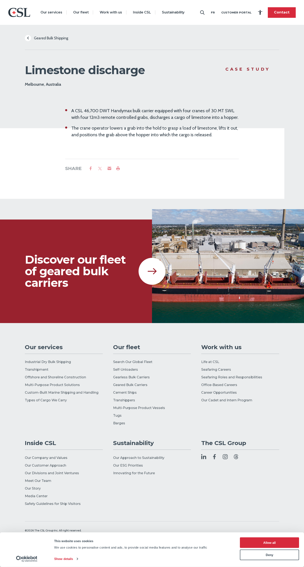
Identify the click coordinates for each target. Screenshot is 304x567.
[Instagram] (225, 457)
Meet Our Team (38, 481)
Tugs (117, 415)
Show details (63, 559)
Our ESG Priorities (128, 465)
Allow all (269, 542)
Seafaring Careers (216, 370)
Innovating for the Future (134, 473)
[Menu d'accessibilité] (260, 12)
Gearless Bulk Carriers (131, 377)
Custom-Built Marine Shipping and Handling (61, 392)
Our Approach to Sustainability (138, 458)
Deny (269, 555)
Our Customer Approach (46, 465)
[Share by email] (109, 168)
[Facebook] (214, 457)
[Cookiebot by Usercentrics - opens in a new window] (27, 559)
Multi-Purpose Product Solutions (52, 385)
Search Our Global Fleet (132, 362)
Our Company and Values (46, 458)
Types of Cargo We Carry (46, 400)
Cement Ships (125, 392)
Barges (119, 423)
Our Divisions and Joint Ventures (52, 473)
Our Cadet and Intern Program (226, 400)
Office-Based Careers (219, 385)
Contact (282, 12)
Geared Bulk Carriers (130, 385)
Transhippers (124, 400)
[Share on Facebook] (90, 168)
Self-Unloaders (125, 370)
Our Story (33, 488)
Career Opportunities (219, 392)
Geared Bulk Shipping (50, 38)
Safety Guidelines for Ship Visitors (53, 504)
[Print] (118, 168)
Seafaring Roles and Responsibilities (231, 377)
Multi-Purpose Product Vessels (139, 408)
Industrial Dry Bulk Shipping (48, 362)
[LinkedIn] (203, 457)
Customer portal (236, 12)
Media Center (36, 496)
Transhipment (36, 370)
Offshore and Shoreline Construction (55, 377)
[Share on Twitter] (100, 168)
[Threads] (235, 457)
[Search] (202, 12)
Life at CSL (210, 362)
